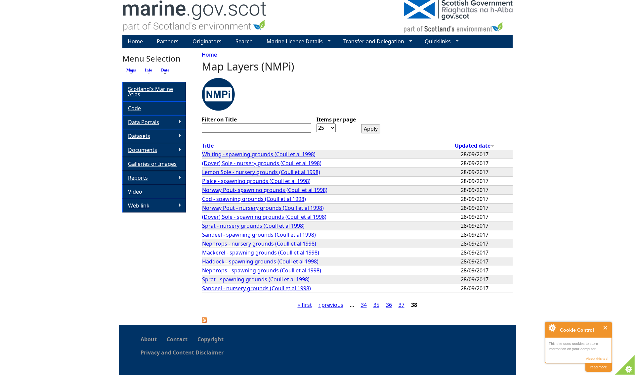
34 (364, 304)
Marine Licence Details (292, 41)
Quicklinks (435, 41)
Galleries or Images (152, 163)
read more (598, 367)
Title (208, 145)
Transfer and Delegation (371, 41)
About (149, 339)
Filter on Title (219, 119)
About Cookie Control (552, 327)
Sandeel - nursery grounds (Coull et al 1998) (256, 288)
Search (244, 41)
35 (376, 304)
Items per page (336, 119)
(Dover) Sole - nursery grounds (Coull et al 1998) (261, 163)
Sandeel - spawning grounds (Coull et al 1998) (259, 234)
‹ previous (330, 304)
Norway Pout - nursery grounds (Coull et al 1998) (263, 207)
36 (389, 304)
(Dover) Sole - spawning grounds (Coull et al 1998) (264, 216)
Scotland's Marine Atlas (150, 91)
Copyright (210, 339)
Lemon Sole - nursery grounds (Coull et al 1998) (261, 172)
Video (135, 191)
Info (148, 70)
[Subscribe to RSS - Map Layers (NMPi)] (204, 320)
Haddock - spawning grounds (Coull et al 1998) (260, 261)
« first (305, 304)
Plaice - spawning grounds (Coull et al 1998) (256, 181)
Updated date (472, 145)
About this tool (597, 358)
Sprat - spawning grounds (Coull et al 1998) (256, 279)
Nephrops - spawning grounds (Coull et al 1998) (261, 270)
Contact (177, 339)
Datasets (136, 136)
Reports (135, 178)
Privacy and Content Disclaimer (182, 352)
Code (134, 108)
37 (401, 304)
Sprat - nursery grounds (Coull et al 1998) (253, 225)
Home (209, 54)
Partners (168, 41)
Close (606, 328)
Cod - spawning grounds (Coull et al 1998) (254, 199)
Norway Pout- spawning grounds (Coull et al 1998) (264, 190)
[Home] (195, 17)
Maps (131, 70)
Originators (207, 41)
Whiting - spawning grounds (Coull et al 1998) (259, 154)
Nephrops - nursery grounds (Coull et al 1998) (259, 243)
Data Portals (140, 122)
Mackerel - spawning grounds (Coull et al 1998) (260, 252)
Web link (135, 206)
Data (167, 70)
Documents (139, 150)
